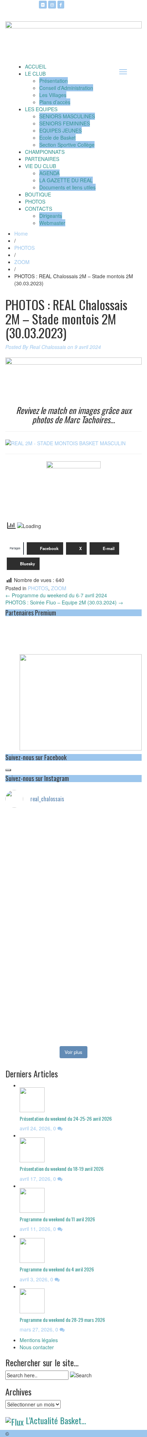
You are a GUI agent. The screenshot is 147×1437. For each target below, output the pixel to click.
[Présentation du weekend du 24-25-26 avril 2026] (32, 1099)
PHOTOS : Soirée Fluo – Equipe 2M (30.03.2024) (64, 602)
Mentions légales (39, 1340)
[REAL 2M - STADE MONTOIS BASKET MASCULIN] (65, 442)
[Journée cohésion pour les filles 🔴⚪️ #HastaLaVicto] (73, 1012)
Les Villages (52, 94)
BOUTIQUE (38, 194)
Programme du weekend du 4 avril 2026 (57, 1269)
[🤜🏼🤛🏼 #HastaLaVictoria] (73, 976)
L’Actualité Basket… (56, 1420)
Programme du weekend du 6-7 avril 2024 (56, 595)
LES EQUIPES (41, 109)
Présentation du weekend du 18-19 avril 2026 (61, 1168)
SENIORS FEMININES (64, 123)
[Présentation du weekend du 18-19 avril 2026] (32, 1149)
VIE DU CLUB (40, 165)
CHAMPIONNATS (45, 151)
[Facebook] (60, 5)
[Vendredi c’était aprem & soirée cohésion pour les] (73, 958)
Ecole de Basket (57, 137)
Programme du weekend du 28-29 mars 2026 (62, 1319)
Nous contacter (37, 1347)
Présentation (53, 80)
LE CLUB (35, 73)
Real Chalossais (48, 346)
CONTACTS (38, 208)
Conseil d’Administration (66, 87)
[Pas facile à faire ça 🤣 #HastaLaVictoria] (73, 819)
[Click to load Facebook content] (8, 770)
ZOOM (22, 261)
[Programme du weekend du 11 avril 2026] (32, 1199)
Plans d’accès (54, 102)
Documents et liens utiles (67, 187)
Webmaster (52, 222)
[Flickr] (43, 5)
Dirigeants (50, 215)
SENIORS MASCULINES (67, 116)
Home (21, 233)
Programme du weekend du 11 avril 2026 (57, 1219)
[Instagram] (52, 5)
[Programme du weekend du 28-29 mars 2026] (32, 1299)
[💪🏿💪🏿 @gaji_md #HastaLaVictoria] (73, 997)
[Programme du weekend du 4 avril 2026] (32, 1249)
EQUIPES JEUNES (60, 130)
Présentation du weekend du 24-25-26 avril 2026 (66, 1118)
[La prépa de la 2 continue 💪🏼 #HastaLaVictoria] (73, 830)
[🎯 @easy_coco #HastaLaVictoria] (73, 1025)
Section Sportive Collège (67, 144)
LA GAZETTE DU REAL (66, 180)
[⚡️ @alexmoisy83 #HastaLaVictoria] (73, 1036)
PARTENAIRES (42, 158)
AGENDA (49, 173)
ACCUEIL (35, 66)
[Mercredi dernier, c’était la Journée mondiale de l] (73, 891)
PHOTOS (35, 201)
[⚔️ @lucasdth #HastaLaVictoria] (73, 986)
